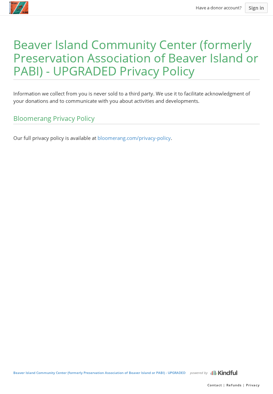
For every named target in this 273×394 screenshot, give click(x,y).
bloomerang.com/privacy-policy (134, 138)
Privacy (253, 385)
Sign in (256, 8)
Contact (214, 385)
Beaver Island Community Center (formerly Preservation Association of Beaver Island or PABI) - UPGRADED (99, 372)
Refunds (234, 385)
